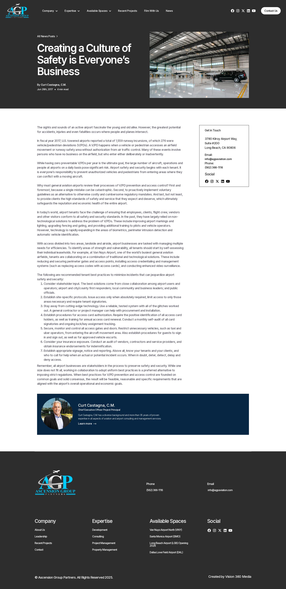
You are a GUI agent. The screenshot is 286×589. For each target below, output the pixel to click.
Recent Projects (127, 10)
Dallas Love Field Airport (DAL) (166, 552)
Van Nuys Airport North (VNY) (166, 529)
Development (99, 529)
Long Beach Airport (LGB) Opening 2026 (169, 544)
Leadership (41, 536)
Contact (39, 549)
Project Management (103, 543)
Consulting (98, 536)
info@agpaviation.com (218, 159)
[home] (17, 10)
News (169, 10)
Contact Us (270, 10)
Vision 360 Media (238, 577)
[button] (49, 10)
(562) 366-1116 (214, 167)
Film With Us (151, 10)
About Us (40, 529)
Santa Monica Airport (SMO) (165, 536)
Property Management (104, 549)
